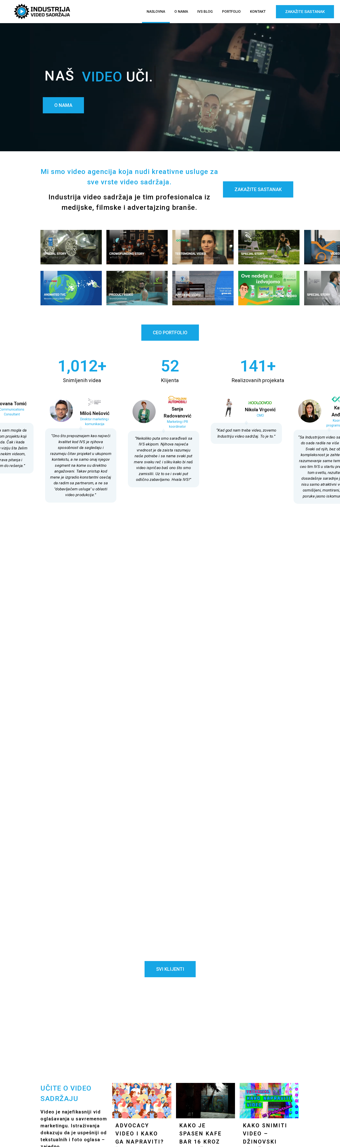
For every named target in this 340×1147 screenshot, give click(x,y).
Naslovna (156, 11)
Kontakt (258, 11)
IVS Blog (205, 11)
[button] (163, 512)
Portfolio (231, 11)
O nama (181, 11)
